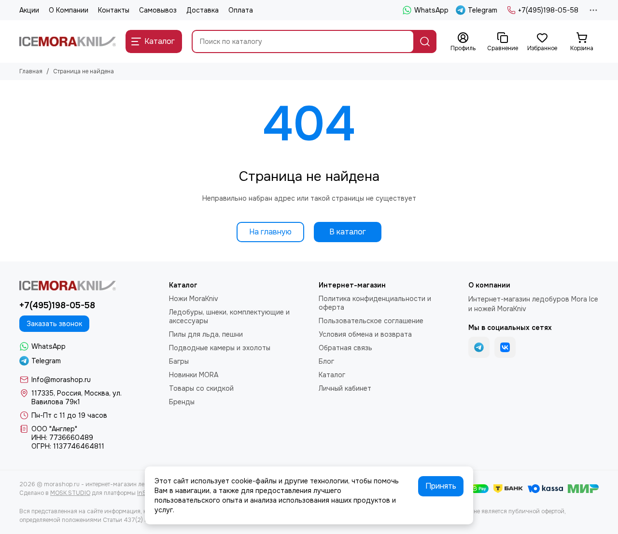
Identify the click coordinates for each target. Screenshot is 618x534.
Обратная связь (345, 347)
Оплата (240, 10)
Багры (179, 361)
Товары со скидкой (201, 388)
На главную (270, 232)
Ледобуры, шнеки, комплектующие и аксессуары (229, 316)
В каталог (347, 232)
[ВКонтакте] (505, 347)
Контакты (113, 10)
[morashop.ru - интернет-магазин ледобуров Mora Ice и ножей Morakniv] (67, 41)
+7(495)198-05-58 (548, 10)
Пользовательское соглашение (371, 320)
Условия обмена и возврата (365, 334)
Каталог (332, 374)
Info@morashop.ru (61, 379)
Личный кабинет (345, 388)
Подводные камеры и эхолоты (219, 347)
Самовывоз (158, 10)
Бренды (182, 401)
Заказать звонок (54, 323)
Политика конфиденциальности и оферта (375, 303)
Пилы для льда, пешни (206, 334)
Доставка (202, 10)
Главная (30, 71)
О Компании (68, 10)
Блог (326, 361)
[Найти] (424, 41)
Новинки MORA (193, 374)
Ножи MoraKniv (193, 298)
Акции (29, 10)
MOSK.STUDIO (70, 493)
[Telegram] (479, 347)
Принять (440, 486)
